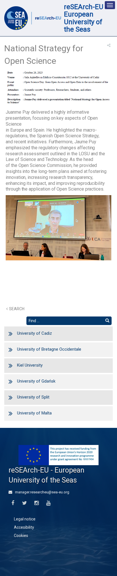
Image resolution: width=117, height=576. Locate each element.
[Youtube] (48, 503)
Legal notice (24, 519)
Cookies (21, 535)
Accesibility (24, 527)
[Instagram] (36, 503)
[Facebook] (12, 503)
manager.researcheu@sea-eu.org (41, 492)
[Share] (109, 45)
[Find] (107, 320)
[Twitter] (24, 503)
